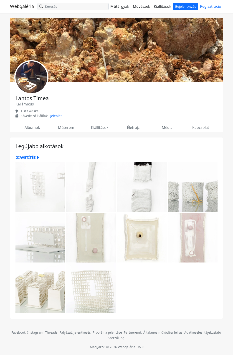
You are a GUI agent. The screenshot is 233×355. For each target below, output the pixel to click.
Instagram (35, 332)
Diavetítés (26, 157)
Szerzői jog (116, 338)
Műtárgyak (119, 6)
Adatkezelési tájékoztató (202, 332)
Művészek (141, 6)
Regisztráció (210, 6)
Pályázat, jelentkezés (75, 332)
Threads (51, 332)
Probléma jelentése (108, 332)
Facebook (18, 332)
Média (167, 127)
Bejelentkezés (185, 6)
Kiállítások (162, 6)
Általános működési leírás (162, 332)
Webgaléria (22, 6)
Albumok (32, 127)
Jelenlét (56, 116)
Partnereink (133, 332)
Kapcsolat (200, 127)
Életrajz (133, 127)
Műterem (66, 127)
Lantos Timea (32, 98)
